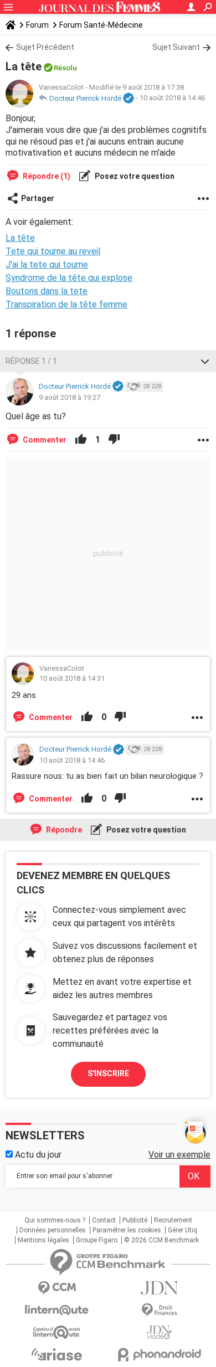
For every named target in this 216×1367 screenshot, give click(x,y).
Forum (37, 24)
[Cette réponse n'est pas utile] (114, 440)
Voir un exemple (179, 1154)
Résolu (65, 68)
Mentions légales (43, 1240)
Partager (37, 198)
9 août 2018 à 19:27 (69, 397)
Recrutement (173, 1220)
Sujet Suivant (176, 47)
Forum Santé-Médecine (101, 24)
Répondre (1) (45, 176)
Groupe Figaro (96, 1240)
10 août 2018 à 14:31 (72, 678)
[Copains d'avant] (57, 1332)
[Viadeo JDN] (159, 1332)
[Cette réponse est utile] (81, 440)
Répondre (63, 829)
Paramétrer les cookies (126, 1230)
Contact (104, 1220)
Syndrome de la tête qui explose (69, 278)
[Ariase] (57, 1354)
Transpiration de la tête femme (66, 304)
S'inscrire (108, 1073)
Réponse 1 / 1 (31, 361)
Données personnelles (52, 1230)
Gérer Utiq (182, 1230)
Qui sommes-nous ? (54, 1220)
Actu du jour (37, 1154)
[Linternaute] (57, 1310)
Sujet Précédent (45, 47)
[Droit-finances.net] (159, 1310)
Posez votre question (133, 176)
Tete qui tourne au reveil (53, 251)
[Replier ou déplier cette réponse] (205, 361)
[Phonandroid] (159, 1354)
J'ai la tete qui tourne (47, 264)
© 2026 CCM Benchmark (161, 1240)
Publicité (134, 1220)
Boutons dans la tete (47, 291)
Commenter (43, 439)
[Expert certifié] (128, 98)
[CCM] (57, 1288)
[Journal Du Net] (159, 1288)
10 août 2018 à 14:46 (172, 98)
